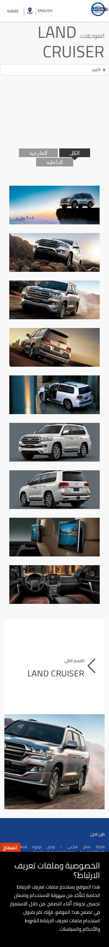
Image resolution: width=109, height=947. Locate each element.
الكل (75, 153)
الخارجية (38, 153)
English (45, 10)
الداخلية (55, 162)
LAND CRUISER (70, 42)
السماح (10, 847)
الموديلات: (92, 35)
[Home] (99, 9)
